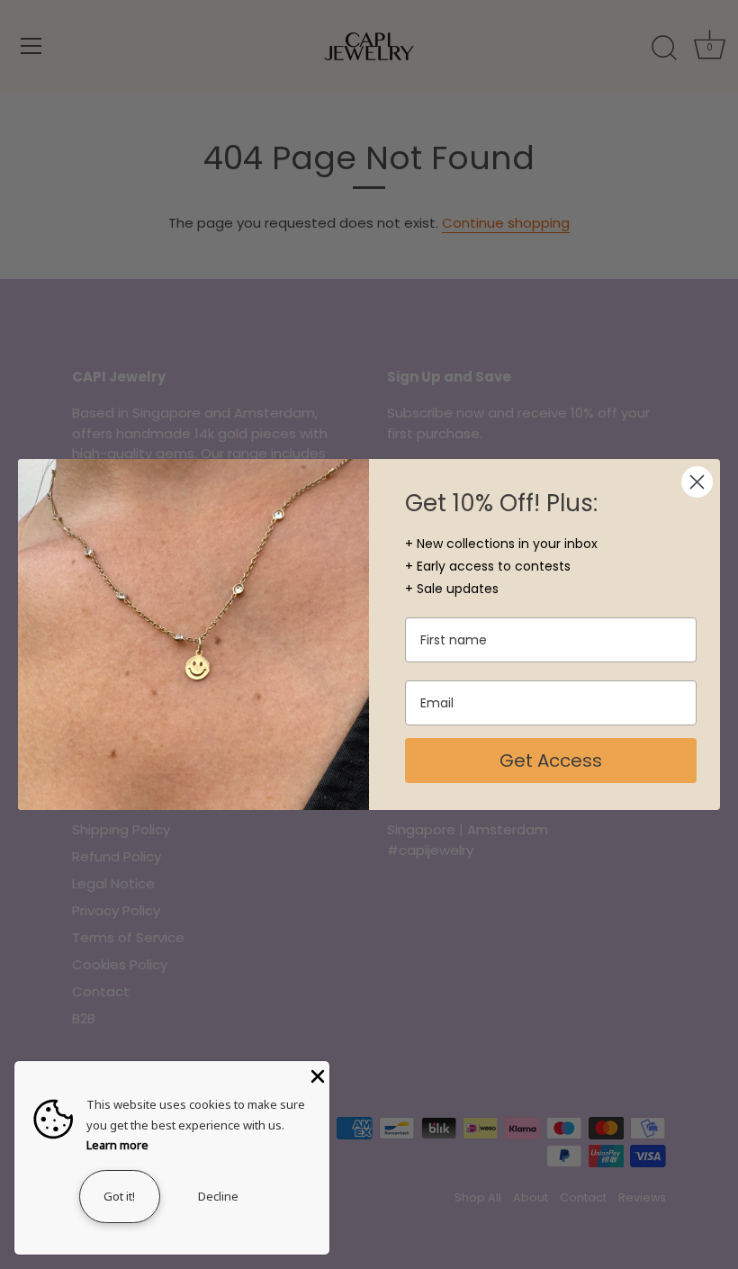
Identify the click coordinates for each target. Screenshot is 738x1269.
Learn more (117, 1145)
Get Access (551, 760)
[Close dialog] (697, 482)
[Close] (316, 1075)
